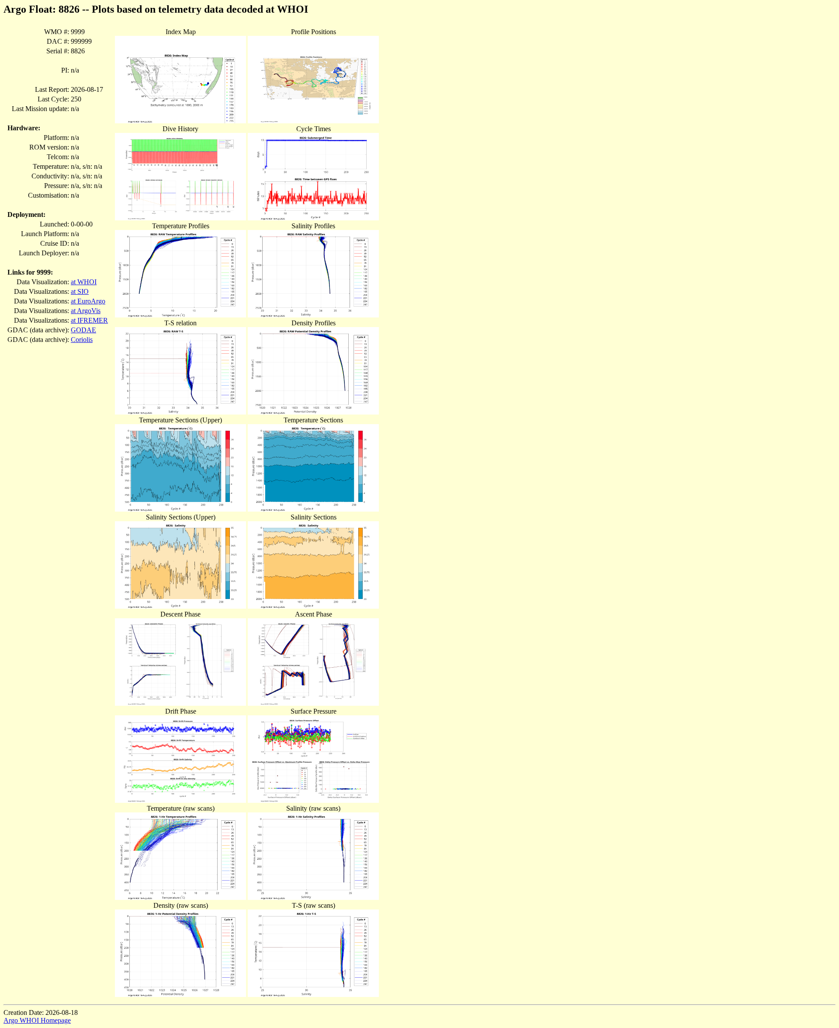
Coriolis (82, 339)
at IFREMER (89, 320)
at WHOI (84, 282)
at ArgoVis (86, 310)
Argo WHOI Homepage (37, 1020)
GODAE (83, 330)
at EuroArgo (88, 301)
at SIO (80, 291)
